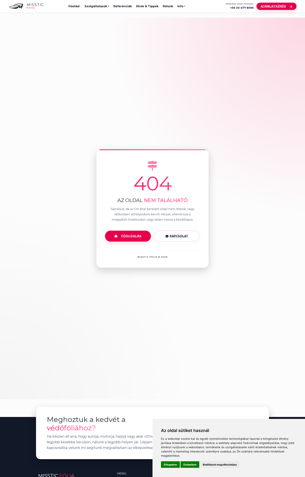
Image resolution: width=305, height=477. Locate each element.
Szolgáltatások (96, 6)
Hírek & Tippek (147, 6)
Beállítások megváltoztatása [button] (220, 464)
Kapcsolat (179, 236)
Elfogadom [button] (170, 464)
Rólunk (168, 6)
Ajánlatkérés (273, 6)
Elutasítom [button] (189, 464)
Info (180, 6)
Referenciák (122, 6)
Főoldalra (131, 236)
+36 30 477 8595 (242, 7)
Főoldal (74, 6)
